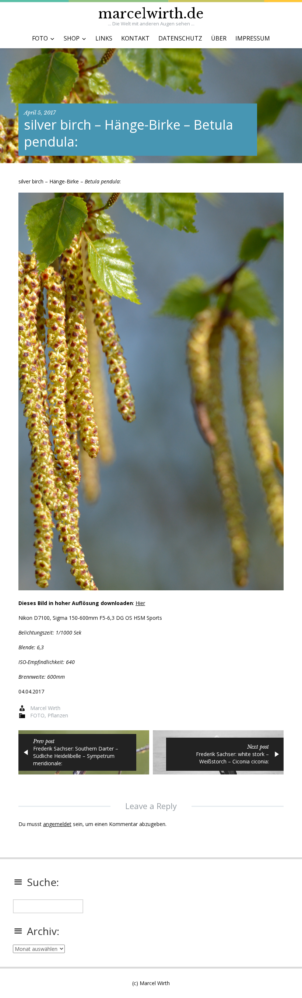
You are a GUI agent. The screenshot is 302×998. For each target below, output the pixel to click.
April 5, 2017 (40, 112)
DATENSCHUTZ (180, 38)
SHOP (72, 38)
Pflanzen (58, 715)
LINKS (103, 38)
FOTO (40, 38)
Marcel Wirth (45, 707)
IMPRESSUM (252, 38)
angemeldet (57, 823)
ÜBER (218, 38)
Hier (140, 603)
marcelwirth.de (151, 14)
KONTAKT (135, 38)
